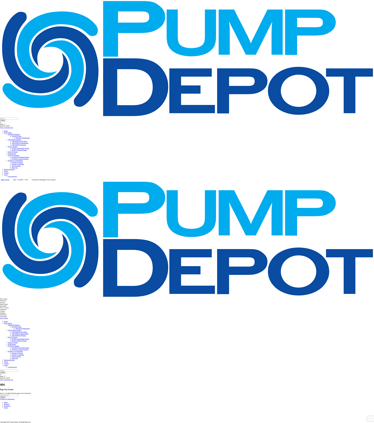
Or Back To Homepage (7, 399)
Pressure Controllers (18, 164)
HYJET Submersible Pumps (20, 148)
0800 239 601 (5, 180)
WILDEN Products (14, 134)
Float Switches (16, 166)
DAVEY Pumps (13, 152)
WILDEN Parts (16, 136)
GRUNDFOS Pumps (14, 140)
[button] (187, 416)
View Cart (3, 127)
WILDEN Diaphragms (23, 138)
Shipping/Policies (9, 169)
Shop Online (8, 133)
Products (6, 404)
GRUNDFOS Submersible (20, 143)
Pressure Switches (17, 162)
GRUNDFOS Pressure (19, 145)
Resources (7, 406)
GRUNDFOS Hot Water (19, 141)
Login (6, 175)
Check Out (9, 127)
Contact (6, 173)
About (6, 171)
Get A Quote (4, 318)
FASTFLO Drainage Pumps (20, 157)
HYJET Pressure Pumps (19, 150)
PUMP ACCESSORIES (15, 161)
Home (6, 131)
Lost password (12, 176)
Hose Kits (15, 168)
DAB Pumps (12, 154)
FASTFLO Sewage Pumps (20, 159)
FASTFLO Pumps (13, 155)
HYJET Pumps (12, 147)
